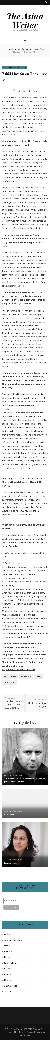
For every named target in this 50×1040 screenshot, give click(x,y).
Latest (7, 968)
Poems (7, 974)
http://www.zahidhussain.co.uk (18, 669)
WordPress (25, 1035)
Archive (7, 934)
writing (38, 677)
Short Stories (10, 985)
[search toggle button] (46, 2)
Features (8, 951)
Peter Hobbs (9, 814)
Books (7, 945)
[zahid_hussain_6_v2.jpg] (25, 91)
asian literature (10, 677)
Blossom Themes (25, 1032)
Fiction (7, 957)
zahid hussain (9, 682)
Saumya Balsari (10, 863)
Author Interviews (14, 67)
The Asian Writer (25, 20)
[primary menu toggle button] (25, 41)
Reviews (8, 980)
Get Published (11, 963)
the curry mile (26, 677)
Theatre (8, 991)
